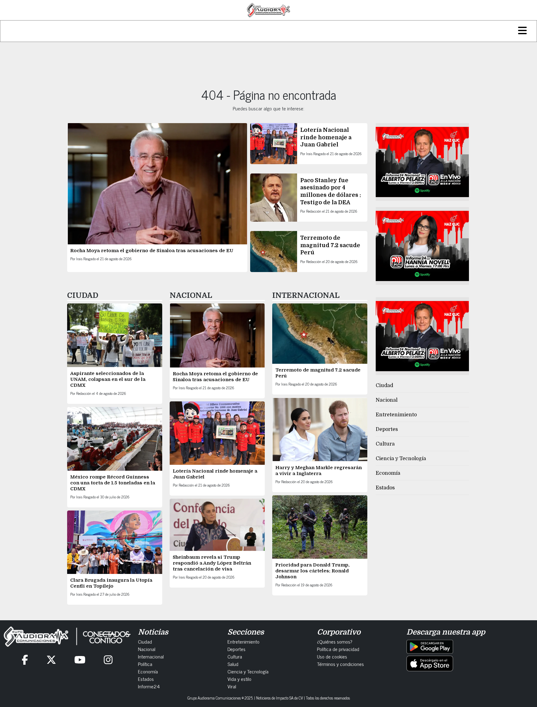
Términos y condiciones (340, 664)
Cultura (385, 444)
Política (145, 664)
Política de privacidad (338, 649)
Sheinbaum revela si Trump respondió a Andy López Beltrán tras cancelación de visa (212, 563)
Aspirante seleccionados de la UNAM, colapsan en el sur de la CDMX (107, 379)
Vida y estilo (239, 679)
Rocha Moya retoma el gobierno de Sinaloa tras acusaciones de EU (151, 250)
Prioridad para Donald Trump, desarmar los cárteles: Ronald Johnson (312, 571)
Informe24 (149, 686)
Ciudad (384, 385)
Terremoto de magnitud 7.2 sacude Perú (330, 245)
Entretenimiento (396, 415)
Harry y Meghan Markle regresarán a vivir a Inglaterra (318, 470)
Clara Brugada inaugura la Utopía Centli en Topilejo (111, 583)
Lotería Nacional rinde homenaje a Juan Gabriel (325, 137)
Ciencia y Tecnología (401, 458)
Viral (231, 686)
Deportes (387, 429)
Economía (388, 473)
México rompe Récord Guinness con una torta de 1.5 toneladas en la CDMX (112, 483)
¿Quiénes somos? (334, 641)
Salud (232, 664)
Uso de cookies (332, 656)
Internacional (151, 656)
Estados (385, 488)
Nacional (386, 400)
